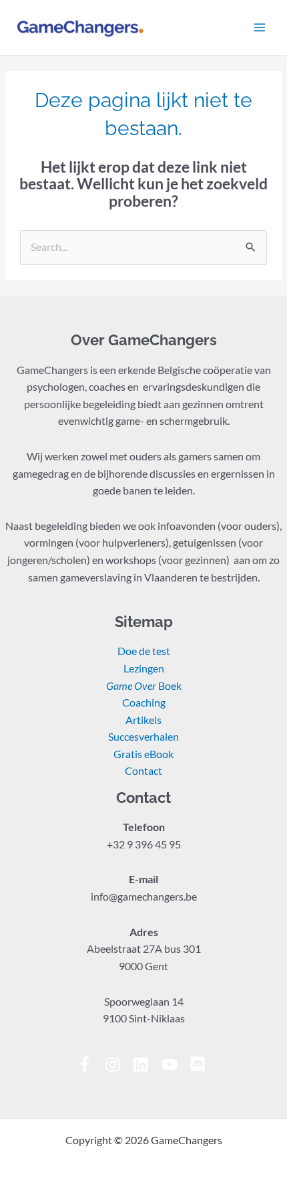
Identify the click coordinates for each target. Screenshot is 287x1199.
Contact (143, 771)
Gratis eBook (143, 754)
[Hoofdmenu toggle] (260, 27)
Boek (144, 686)
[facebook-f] (90, 1064)
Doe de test (143, 651)
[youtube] (175, 1064)
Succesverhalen (143, 737)
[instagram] (118, 1064)
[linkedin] (146, 1064)
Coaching (144, 703)
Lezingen (143, 668)
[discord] (200, 1064)
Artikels (143, 720)
